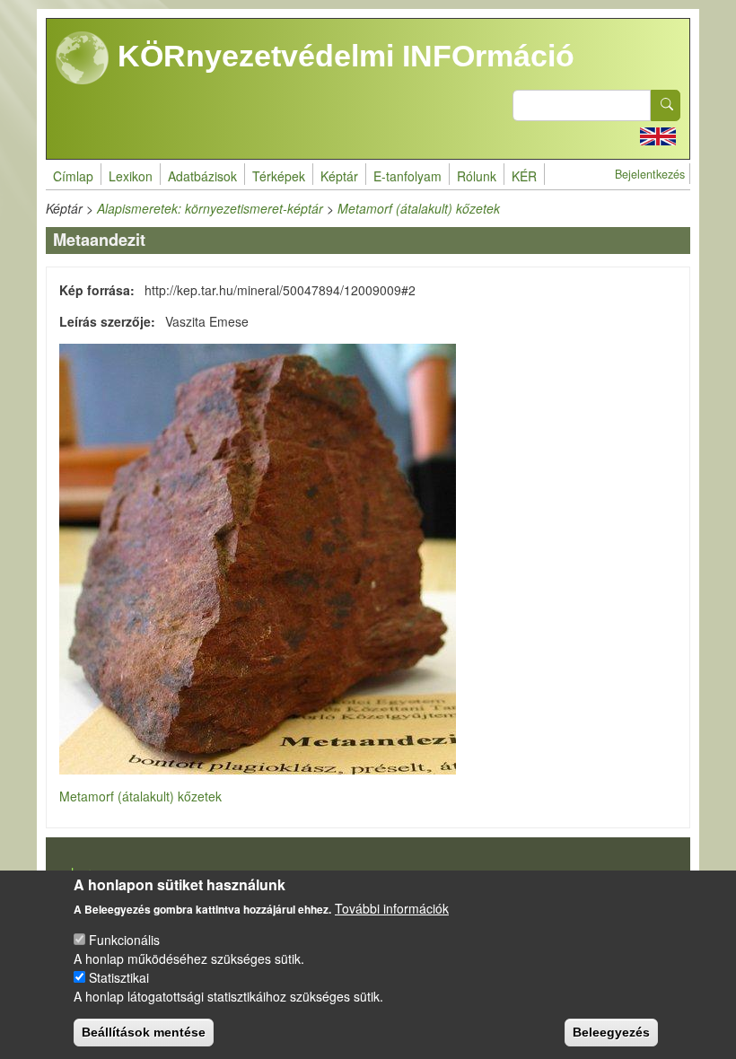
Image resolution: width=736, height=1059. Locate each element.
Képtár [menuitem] (339, 176)
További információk (392, 908)
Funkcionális (124, 940)
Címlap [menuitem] (73, 176)
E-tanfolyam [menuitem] (407, 176)
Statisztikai (119, 977)
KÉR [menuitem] (524, 176)
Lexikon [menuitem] (131, 176)
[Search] (666, 105)
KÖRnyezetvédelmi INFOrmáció (342, 56)
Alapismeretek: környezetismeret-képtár (210, 208)
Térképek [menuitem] (278, 176)
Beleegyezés (611, 1032)
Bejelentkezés (650, 174)
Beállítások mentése (144, 1032)
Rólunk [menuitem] (476, 176)
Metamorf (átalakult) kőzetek (418, 208)
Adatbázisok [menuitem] (202, 176)
